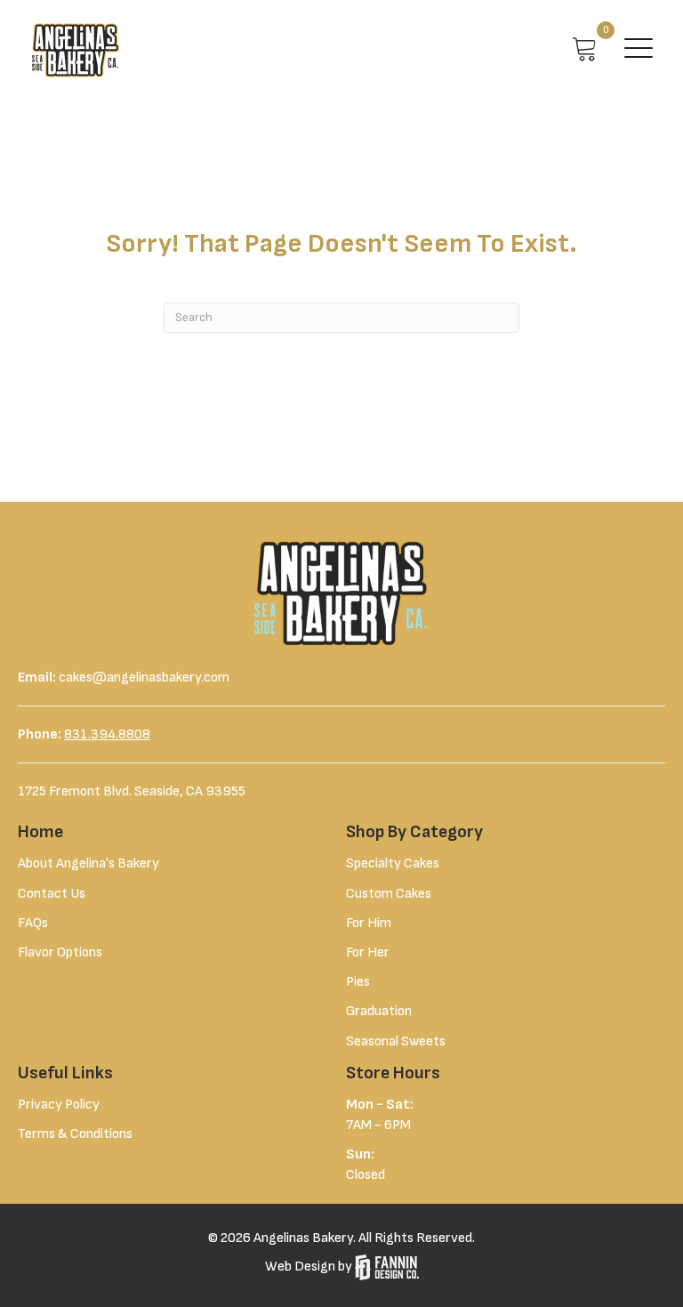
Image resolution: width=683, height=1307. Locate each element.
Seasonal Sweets (396, 1041)
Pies (358, 981)
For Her (368, 952)
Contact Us (51, 893)
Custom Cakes (388, 893)
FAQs (33, 923)
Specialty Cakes (392, 863)
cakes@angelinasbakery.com (144, 677)
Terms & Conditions (75, 1133)
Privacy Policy (59, 1104)
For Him (368, 923)
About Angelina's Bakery (88, 863)
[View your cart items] (585, 50)
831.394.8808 (107, 734)
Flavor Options (60, 952)
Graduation (379, 1011)
